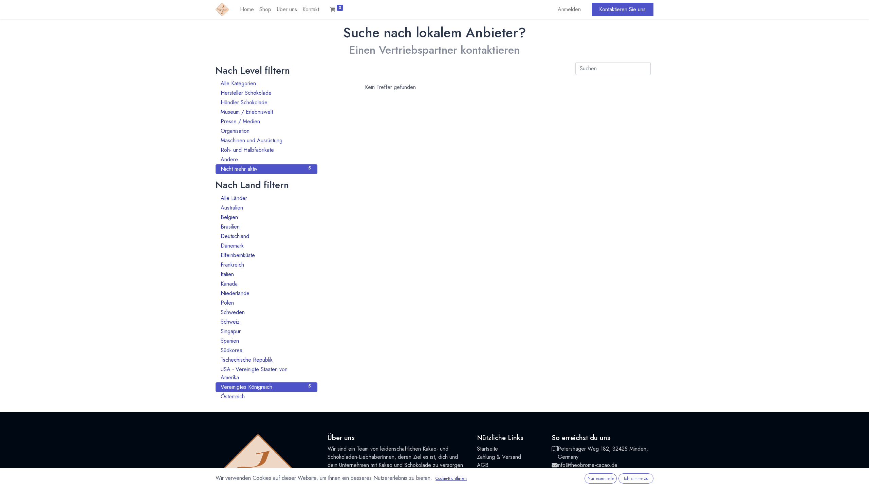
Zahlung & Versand (499, 457)
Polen (266, 303)
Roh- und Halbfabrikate (266, 150)
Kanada (266, 284)
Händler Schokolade (266, 102)
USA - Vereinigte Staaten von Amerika (266, 373)
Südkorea (266, 350)
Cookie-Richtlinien (451, 478)
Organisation (266, 131)
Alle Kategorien (266, 83)
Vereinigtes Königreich (266, 387)
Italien (266, 274)
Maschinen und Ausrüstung (266, 140)
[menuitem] (247, 9)
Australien (266, 208)
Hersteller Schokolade (266, 93)
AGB (482, 465)
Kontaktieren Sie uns (622, 9)
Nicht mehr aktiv (266, 169)
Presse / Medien (266, 121)
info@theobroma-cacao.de (587, 465)
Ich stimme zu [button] (636, 478)
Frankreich (266, 265)
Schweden (266, 312)
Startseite (487, 449)
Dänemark (266, 246)
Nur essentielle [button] (601, 478)
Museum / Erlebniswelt (266, 112)
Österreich (266, 396)
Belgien (266, 217)
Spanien (266, 341)
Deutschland (266, 236)
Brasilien (266, 227)
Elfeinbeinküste (266, 255)
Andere (266, 159)
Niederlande (266, 293)
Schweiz (266, 322)
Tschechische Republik (266, 360)
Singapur (266, 331)
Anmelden (569, 9)
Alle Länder (266, 198)
